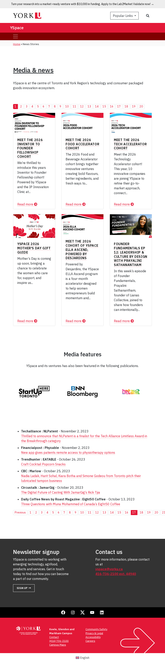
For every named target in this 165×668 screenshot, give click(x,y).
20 (141, 106)
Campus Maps (57, 644)
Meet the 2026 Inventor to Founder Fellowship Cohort (30, 148)
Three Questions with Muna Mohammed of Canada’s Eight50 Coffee (70, 504)
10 (67, 106)
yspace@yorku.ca (109, 569)
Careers (90, 641)
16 (111, 106)
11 (74, 106)
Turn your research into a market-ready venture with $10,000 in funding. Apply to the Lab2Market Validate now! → (82, 4)
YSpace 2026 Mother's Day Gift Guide (34, 248)
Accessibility (93, 637)
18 (126, 106)
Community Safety (96, 629)
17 (119, 106)
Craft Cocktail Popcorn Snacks (43, 464)
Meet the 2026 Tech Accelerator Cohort (130, 144)
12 (82, 106)
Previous (20, 512)
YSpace (17, 27)
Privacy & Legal (94, 633)
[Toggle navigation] (15, 36)
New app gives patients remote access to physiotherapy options (68, 452)
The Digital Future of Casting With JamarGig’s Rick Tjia (60, 492)
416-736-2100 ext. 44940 (115, 574)
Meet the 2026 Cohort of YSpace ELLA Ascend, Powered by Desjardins (82, 249)
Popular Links (123, 16)
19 (134, 106)
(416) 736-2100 (59, 641)
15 (104, 106)
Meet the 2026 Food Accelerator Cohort (82, 144)
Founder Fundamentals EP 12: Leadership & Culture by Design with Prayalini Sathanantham (130, 254)
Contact (54, 637)
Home (16, 44)
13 (89, 106)
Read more (25, 204)
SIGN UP (22, 588)
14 (97, 106)
